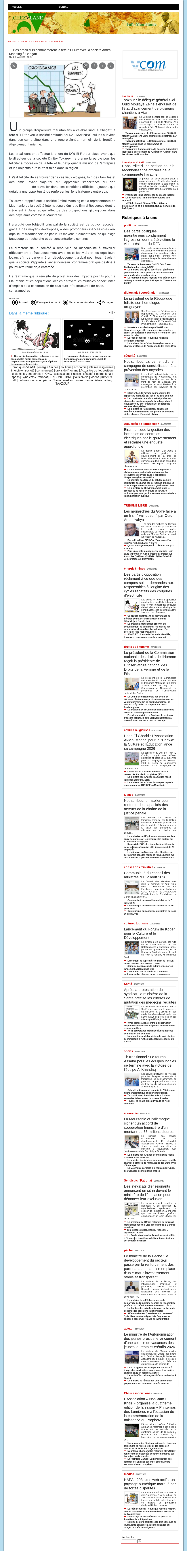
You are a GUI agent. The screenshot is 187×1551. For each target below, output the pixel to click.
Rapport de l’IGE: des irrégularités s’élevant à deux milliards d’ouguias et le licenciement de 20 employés (149, 847)
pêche (47, 380)
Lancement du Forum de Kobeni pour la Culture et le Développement (150, 933)
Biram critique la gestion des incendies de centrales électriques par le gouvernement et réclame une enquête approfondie (150, 438)
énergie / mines (48, 367)
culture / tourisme (30, 380)
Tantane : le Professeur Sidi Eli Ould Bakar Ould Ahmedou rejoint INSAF (147, 265)
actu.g (108, 380)
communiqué (45, 370)
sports (16, 377)
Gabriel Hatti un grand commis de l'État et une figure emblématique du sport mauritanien (149, 1091)
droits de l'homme (67, 370)
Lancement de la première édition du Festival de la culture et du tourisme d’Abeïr (149, 962)
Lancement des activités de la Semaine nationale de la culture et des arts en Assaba (147, 973)
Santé (57, 380)
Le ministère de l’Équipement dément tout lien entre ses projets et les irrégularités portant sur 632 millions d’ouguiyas (149, 839)
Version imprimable (81, 302)
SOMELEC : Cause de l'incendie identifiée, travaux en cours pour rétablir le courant (147, 635)
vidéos (95, 377)
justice (76, 373)
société (29, 370)
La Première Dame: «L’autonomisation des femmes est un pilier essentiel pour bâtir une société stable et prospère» (148, 1461)
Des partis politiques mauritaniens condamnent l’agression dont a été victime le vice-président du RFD (149, 237)
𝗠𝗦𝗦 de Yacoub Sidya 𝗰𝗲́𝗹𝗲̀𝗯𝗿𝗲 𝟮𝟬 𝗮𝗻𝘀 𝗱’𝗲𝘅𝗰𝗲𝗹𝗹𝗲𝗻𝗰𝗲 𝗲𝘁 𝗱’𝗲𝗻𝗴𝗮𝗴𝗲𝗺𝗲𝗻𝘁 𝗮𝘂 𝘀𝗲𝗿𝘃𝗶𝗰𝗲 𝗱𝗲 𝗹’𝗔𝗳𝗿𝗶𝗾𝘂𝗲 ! (148, 206)
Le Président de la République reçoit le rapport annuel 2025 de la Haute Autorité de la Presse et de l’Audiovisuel (149, 1511)
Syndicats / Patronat (35, 377)
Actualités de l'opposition (96, 370)
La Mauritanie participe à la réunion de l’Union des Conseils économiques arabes (149, 1169)
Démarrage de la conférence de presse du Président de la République (147, 1518)
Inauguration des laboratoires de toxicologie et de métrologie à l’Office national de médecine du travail (149, 1039)
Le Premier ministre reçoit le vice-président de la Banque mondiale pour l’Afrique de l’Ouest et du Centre (150, 280)
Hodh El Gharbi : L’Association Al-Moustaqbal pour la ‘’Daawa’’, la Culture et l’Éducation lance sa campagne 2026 (150, 742)
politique (66, 367)
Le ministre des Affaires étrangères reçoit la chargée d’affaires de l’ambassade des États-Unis (150, 344)
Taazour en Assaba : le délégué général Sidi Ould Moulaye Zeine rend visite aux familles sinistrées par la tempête (149, 136)
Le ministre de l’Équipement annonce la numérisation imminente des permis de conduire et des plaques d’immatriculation (149, 412)
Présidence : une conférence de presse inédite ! (150, 195)
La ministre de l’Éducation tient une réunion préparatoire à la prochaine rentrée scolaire (148, 1382)
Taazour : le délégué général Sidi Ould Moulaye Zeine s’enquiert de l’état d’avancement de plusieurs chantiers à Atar (149, 106)
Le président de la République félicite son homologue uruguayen (148, 302)
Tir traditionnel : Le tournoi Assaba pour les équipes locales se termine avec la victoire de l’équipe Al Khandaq (150, 1063)
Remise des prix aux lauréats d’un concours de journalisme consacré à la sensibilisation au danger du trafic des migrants (150, 1525)
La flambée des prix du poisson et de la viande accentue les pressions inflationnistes (149, 1309)
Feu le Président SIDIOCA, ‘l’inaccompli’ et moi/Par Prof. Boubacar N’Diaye (147, 541)
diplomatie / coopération (27, 373)
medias (68, 380)
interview (17, 370)
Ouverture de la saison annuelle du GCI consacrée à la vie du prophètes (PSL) (146, 773)
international (104, 373)
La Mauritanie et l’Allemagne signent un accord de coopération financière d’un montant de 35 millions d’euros (148, 1125)
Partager (107, 302)
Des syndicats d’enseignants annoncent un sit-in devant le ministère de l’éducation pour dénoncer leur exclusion (147, 1192)
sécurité (88, 373)
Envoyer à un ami (48, 302)
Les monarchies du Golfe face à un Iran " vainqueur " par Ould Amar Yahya (150, 515)
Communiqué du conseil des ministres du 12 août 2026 (147, 875)
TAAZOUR (63, 383)
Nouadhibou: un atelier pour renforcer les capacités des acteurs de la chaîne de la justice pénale (146, 807)
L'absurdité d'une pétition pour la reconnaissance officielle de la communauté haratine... (148, 170)
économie (80, 367)
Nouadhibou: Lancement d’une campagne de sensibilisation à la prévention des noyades (150, 365)
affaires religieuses (101, 367)
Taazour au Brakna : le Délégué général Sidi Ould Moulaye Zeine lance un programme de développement (149, 144)
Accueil (17, 7)
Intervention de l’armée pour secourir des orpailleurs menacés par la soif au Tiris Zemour (148, 394)
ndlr (14, 380)
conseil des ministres (88, 380)
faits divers (81, 377)
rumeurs (106, 377)
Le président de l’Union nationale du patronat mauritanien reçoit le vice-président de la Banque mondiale (149, 1225)
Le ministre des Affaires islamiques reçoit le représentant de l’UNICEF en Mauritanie (148, 783)
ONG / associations (57, 373)
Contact (64, 7)
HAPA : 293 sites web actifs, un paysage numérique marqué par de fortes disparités (150, 1484)
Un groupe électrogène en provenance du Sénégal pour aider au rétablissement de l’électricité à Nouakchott (87, 359)
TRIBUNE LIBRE (61, 377)
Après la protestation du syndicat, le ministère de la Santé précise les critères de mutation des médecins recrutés (150, 996)
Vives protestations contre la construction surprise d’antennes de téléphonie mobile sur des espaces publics (149, 1025)
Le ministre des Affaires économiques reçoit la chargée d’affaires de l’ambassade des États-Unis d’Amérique (150, 1163)
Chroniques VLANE (23, 367)
